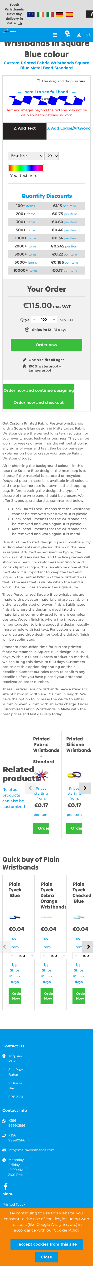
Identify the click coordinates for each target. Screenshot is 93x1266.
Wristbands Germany (59, 14)
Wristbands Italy (50, 14)
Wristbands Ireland (40, 14)
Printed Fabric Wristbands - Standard (46, 750)
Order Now (16, 995)
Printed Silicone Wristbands (79, 744)
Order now (39, 390)
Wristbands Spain (69, 14)
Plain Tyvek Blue (15, 889)
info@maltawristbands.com (31, 1150)
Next (85, 788)
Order (43, 828)
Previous (30, 788)
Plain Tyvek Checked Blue (82, 892)
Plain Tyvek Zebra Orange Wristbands (54, 895)
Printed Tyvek (13, 1204)
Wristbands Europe (31, 14)
